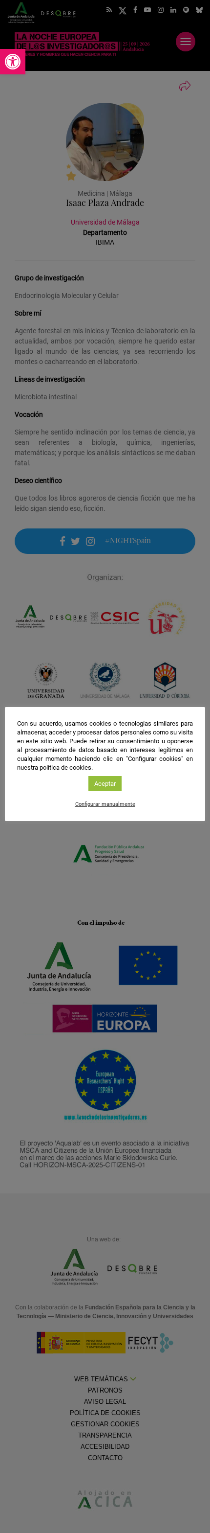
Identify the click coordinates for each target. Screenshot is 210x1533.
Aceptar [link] (105, 783)
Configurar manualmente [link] (105, 804)
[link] (12, 61)
